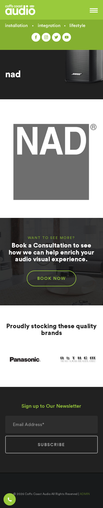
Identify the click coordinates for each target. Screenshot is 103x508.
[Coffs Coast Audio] (28, 9)
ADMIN (85, 493)
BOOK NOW (51, 278)
